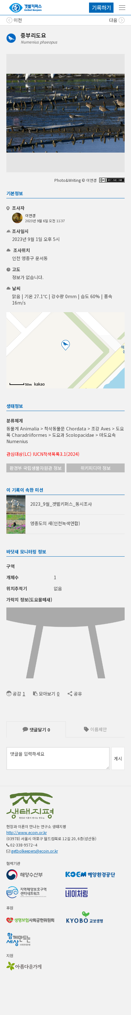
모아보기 (47, 693)
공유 (78, 693)
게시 (118, 758)
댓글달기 (39, 729)
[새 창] (112, 180)
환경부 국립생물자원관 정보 (36, 468)
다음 (114, 20)
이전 (17, 20)
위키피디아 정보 (95, 468)
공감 (17, 693)
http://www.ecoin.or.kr (26, 832)
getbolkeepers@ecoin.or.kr (34, 851)
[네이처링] (25, 8)
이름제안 (98, 729)
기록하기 (101, 7)
